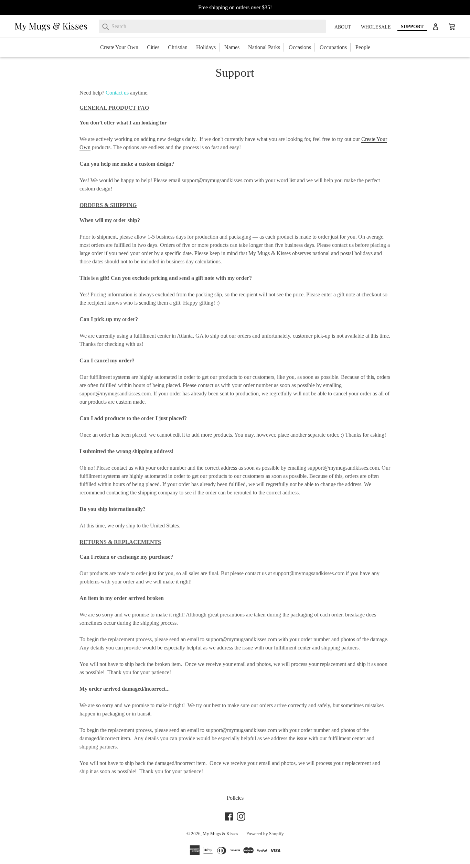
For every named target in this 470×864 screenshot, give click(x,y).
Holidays (206, 47)
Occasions (300, 47)
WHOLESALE (376, 27)
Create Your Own (119, 47)
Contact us (117, 93)
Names (231, 47)
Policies (235, 798)
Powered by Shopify (265, 833)
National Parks (264, 47)
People (362, 47)
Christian (178, 47)
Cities (153, 47)
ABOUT (342, 27)
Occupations (333, 47)
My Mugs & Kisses (220, 833)
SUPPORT (412, 26)
